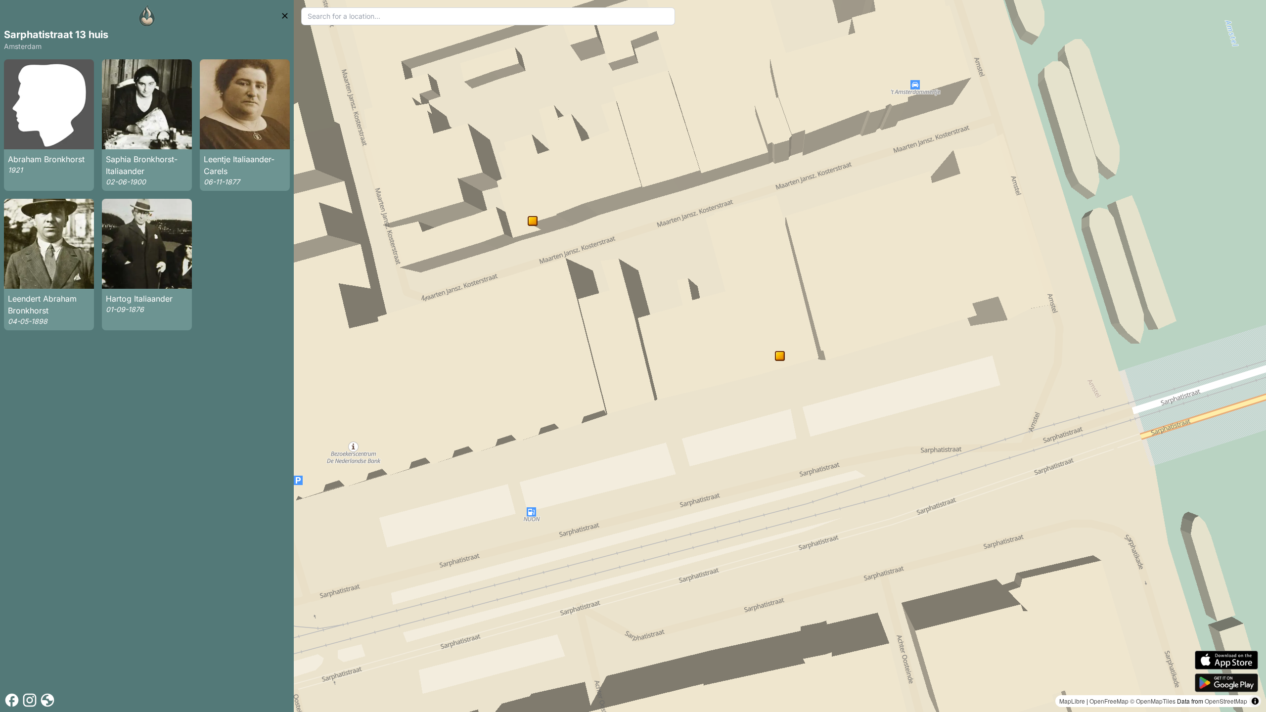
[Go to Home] (147, 16)
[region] (780, 356)
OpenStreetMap (1226, 701)
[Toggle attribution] (1255, 701)
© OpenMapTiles (1153, 701)
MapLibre (1072, 701)
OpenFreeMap (1109, 701)
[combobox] (488, 16)
